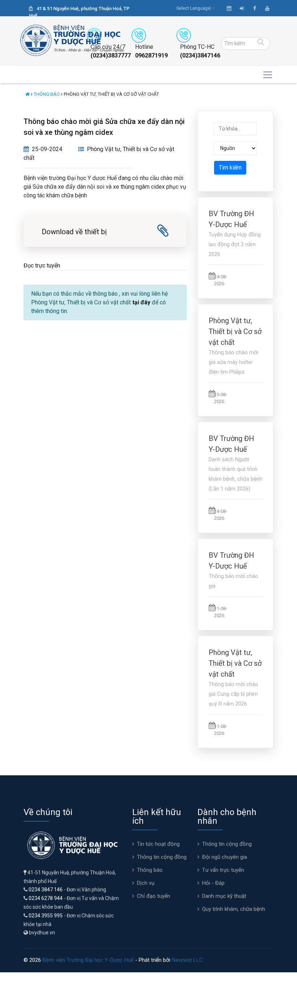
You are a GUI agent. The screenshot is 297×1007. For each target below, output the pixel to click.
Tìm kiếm (230, 167)
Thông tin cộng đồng (162, 857)
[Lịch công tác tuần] (229, 8)
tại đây (141, 302)
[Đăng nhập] (242, 8)
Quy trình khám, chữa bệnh (233, 909)
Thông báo (47, 94)
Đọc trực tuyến (42, 265)
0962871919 (151, 55)
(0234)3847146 (200, 55)
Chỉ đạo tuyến (153, 896)
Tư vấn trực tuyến (223, 870)
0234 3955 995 (46, 915)
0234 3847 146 (46, 889)
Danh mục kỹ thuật (224, 896)
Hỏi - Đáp (213, 883)
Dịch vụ (145, 883)
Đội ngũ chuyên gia (224, 857)
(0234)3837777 (111, 55)
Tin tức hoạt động (158, 844)
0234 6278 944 (46, 898)
